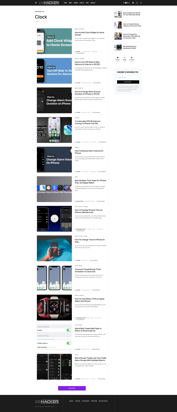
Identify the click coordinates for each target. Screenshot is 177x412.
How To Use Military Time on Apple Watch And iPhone (89, 300)
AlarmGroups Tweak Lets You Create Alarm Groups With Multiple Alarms (90, 359)
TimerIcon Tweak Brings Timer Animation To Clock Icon (88, 270)
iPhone (82, 29)
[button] (36, 3)
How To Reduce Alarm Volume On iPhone (89, 152)
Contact (77, 401)
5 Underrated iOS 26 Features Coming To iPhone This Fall (87, 122)
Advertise (94, 401)
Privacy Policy (103, 401)
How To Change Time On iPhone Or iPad (90, 240)
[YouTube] (133, 3)
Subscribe (127, 82)
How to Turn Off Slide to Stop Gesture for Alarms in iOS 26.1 (87, 63)
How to (77, 29)
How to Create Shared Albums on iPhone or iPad (132, 25)
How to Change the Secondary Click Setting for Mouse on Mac (131, 36)
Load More (72, 388)
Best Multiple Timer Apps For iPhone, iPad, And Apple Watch (91, 181)
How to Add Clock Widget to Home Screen (89, 33)
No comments (80, 53)
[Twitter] (137, 3)
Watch (82, 295)
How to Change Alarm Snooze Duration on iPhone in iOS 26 (87, 92)
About (71, 401)
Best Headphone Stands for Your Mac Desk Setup (131, 14)
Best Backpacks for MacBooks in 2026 (130, 47)
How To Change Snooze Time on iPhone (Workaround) (89, 211)
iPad (81, 236)
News (80, 265)
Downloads (85, 401)
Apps (76, 88)
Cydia (76, 265)
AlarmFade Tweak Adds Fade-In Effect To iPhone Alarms (88, 329)
